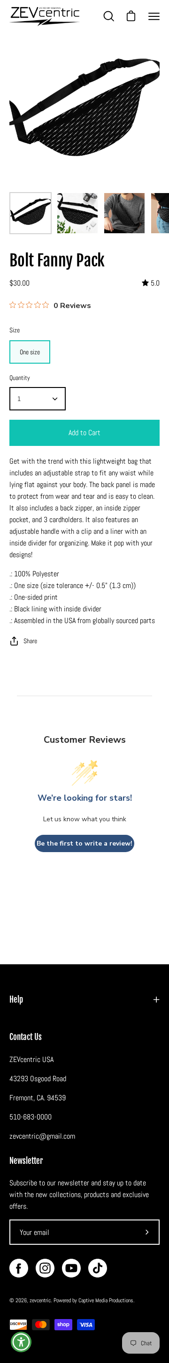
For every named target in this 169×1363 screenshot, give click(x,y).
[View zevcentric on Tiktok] (97, 1268)
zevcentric (40, 1300)
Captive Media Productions (105, 1300)
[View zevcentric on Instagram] (45, 1268)
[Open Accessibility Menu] (21, 1342)
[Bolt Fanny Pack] (30, 213)
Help (16, 999)
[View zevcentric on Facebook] (18, 1268)
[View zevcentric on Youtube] (71, 1268)
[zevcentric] (44, 16)
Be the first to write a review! (84, 843)
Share (30, 641)
